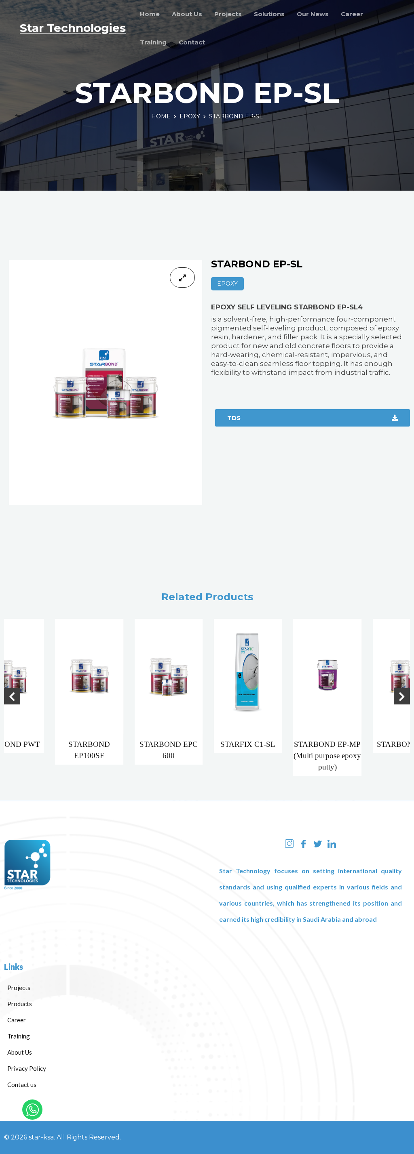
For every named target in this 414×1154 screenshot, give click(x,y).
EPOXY (190, 116)
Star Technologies (73, 28)
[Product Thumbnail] (182, 277)
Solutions (269, 14)
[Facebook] (303, 843)
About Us (187, 14)
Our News (313, 14)
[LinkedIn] (331, 843)
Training (153, 42)
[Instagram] (289, 843)
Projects (228, 14)
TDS (234, 418)
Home (150, 14)
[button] (12, 696)
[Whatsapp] (32, 1109)
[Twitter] (317, 843)
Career (352, 14)
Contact (192, 42)
